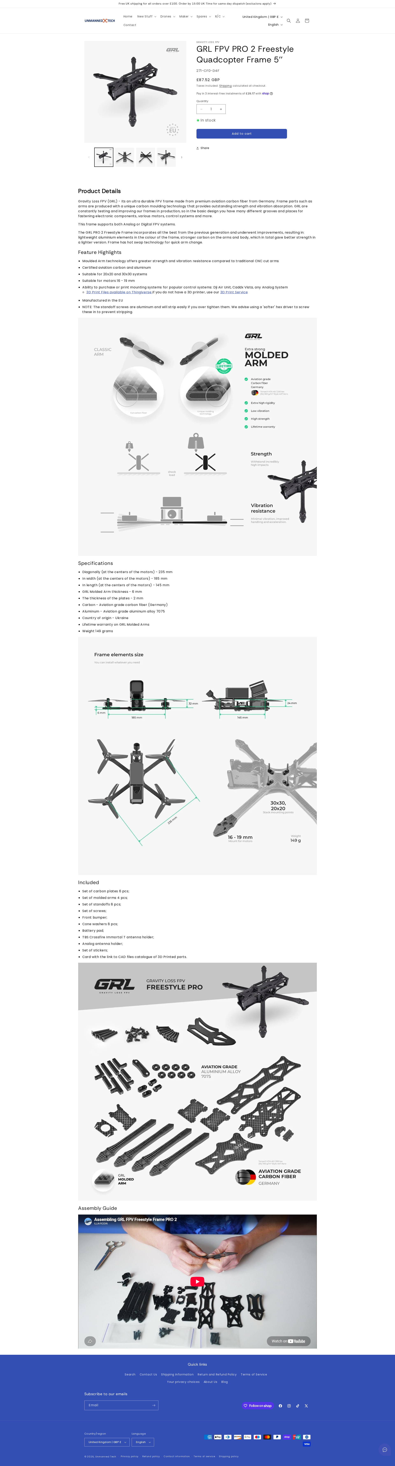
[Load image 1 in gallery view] (103, 157)
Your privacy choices (183, 1382)
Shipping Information (177, 1374)
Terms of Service (254, 1374)
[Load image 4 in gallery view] (166, 157)
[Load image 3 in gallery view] (145, 157)
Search (130, 1374)
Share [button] (205, 148)
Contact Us (148, 1374)
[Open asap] (385, 1449)
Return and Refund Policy (217, 1374)
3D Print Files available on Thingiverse (119, 292)
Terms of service (204, 1456)
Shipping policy (229, 1456)
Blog (224, 1382)
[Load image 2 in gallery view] (124, 157)
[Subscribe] (153, 1405)
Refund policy (151, 1456)
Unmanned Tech (105, 1456)
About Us (210, 1382)
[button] (146, 16)
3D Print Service (234, 292)
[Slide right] (181, 157)
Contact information (177, 1456)
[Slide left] (88, 157)
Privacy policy (129, 1456)
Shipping (225, 85)
